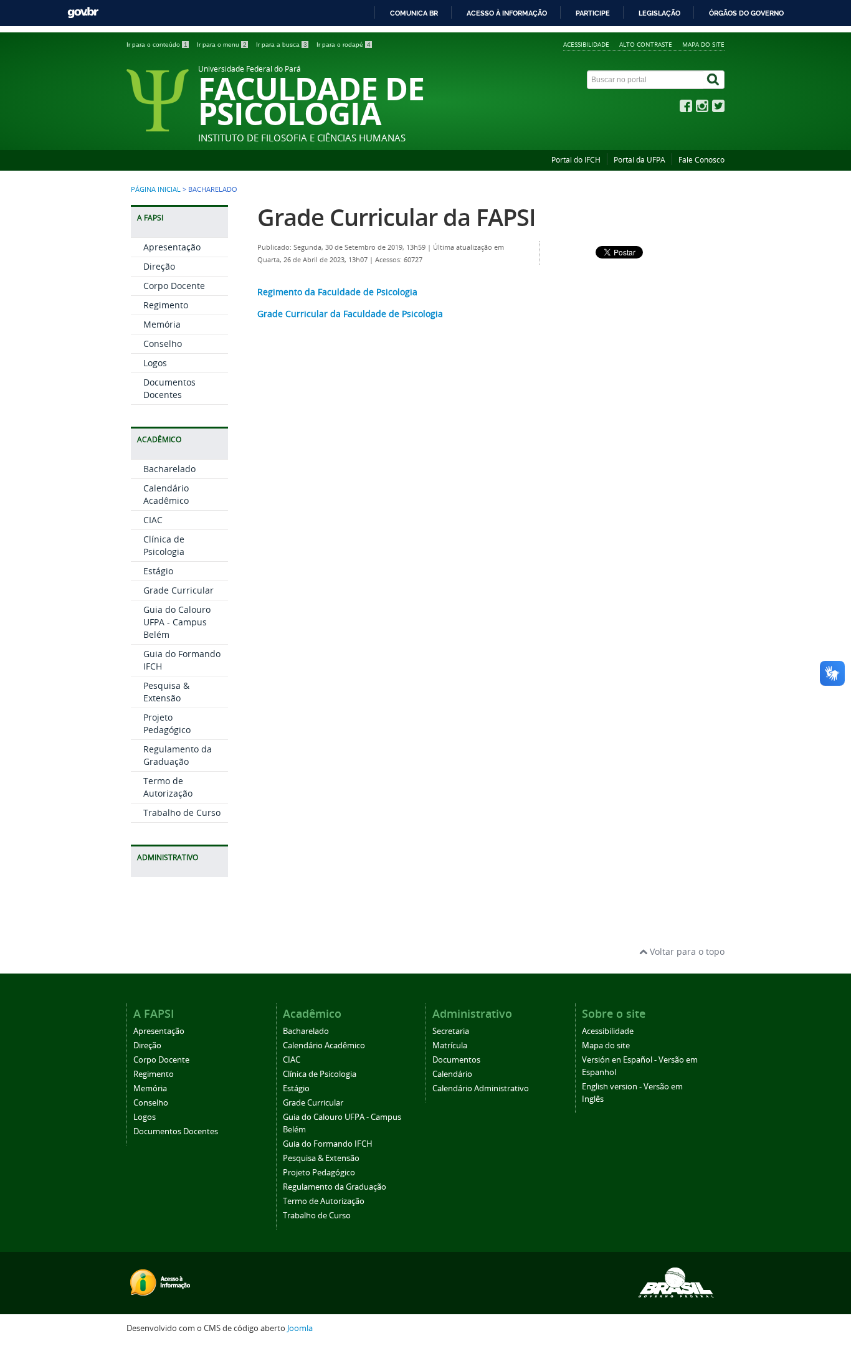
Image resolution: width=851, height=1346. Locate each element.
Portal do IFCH (576, 159)
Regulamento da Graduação (177, 755)
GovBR (82, 13)
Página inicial (156, 189)
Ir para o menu (222, 44)
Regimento (165, 305)
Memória (162, 324)
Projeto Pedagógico (167, 723)
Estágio (158, 571)
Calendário (452, 1074)
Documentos (456, 1060)
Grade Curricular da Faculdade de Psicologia (350, 314)
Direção (159, 266)
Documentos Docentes (169, 388)
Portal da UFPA (639, 159)
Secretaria (450, 1031)
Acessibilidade (586, 44)
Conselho (162, 343)
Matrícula (449, 1045)
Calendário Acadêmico (166, 494)
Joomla (300, 1328)
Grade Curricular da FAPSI (396, 217)
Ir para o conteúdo (157, 44)
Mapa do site (703, 44)
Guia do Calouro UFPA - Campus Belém (177, 622)
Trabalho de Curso (182, 812)
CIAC (153, 520)
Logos (155, 363)
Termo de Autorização (168, 787)
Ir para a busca (281, 44)
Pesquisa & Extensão (166, 692)
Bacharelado (169, 469)
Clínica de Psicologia (163, 545)
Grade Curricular (178, 590)
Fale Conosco (701, 159)
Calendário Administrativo (480, 1088)
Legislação (659, 13)
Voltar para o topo (686, 951)
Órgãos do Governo (746, 13)
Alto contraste (645, 44)
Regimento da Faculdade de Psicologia (337, 292)
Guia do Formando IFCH (328, 1144)
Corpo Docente (174, 285)
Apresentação (172, 247)
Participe (593, 13)
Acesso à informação (507, 13)
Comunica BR (414, 13)
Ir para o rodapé (343, 44)
